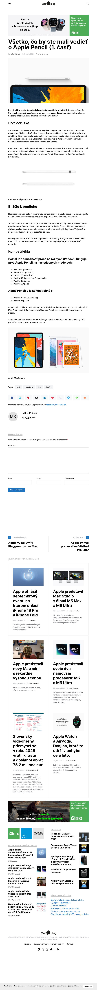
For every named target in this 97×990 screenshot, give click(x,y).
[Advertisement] (48, 514)
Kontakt (70, 944)
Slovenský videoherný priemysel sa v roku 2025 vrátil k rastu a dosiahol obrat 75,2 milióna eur (28, 750)
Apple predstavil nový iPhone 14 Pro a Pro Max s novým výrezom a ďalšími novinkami (63, 860)
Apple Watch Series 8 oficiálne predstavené (62, 882)
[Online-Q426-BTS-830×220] (48, 811)
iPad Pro (48, 387)
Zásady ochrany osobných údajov (48, 944)
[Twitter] (43, 949)
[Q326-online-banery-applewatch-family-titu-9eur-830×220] (48, 25)
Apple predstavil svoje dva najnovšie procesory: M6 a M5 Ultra (68, 673)
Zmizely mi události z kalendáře (65, 908)
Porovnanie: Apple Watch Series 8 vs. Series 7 (64, 846)
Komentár (12, 445)
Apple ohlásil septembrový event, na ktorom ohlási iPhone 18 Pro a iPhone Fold (25, 603)
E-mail (39, 478)
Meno (10, 478)
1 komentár (32, 620)
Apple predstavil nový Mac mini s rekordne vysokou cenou (28, 671)
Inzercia (27, 944)
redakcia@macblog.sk (56, 405)
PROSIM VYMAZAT (59, 905)
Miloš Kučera (15, 54)
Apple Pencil (29, 387)
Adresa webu (69, 478)
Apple (18, 387)
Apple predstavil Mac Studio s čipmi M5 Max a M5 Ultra (68, 598)
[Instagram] (47, 949)
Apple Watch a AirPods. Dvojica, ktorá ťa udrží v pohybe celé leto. (68, 746)
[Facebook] (39, 949)
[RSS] (58, 949)
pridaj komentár (43, 54)
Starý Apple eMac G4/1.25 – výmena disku (70, 914)
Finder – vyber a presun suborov (65, 911)
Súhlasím (88, 986)
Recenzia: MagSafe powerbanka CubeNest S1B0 (62, 836)
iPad (39, 387)
